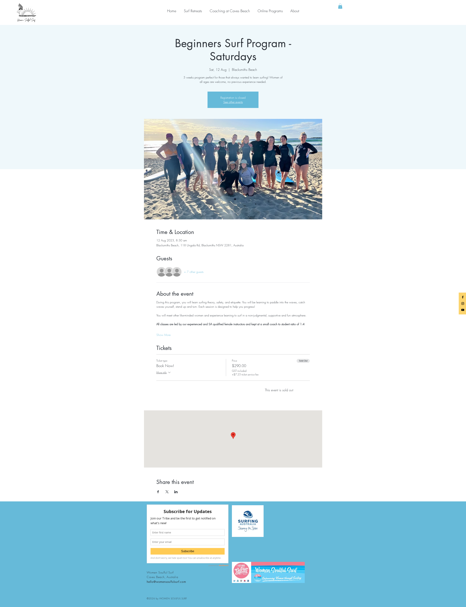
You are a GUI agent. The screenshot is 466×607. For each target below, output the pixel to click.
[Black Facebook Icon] (463, 297)
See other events (233, 102)
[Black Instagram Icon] (463, 303)
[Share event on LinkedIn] (176, 491)
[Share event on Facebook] (158, 491)
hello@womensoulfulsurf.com (166, 582)
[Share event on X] (167, 491)
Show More (163, 335)
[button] (340, 6)
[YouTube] (463, 310)
